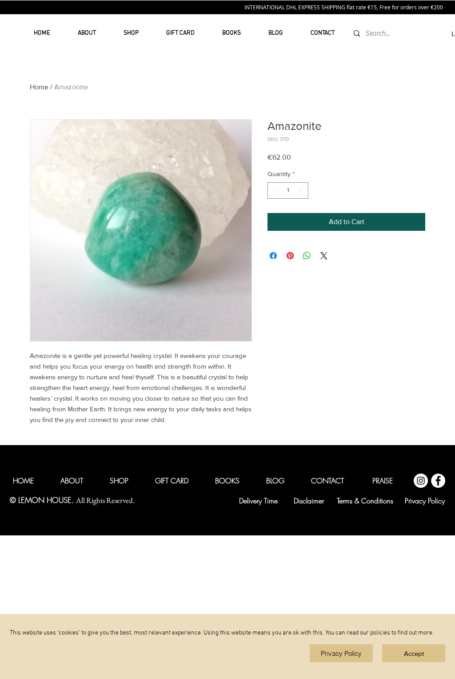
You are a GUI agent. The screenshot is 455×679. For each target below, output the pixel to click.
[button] (413, 653)
